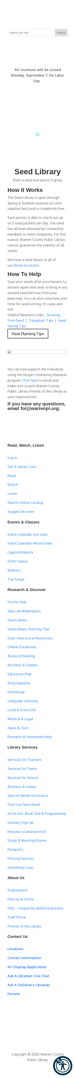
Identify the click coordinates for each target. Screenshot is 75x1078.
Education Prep (20, 674)
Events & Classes (23, 522)
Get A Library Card (22, 467)
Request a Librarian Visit (27, 831)
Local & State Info (22, 710)
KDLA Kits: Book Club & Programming (37, 813)
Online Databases (22, 647)
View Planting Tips (28, 333)
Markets (14, 570)
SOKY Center (18, 561)
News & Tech (18, 728)
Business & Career (22, 787)
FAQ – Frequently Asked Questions (35, 908)
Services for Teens (22, 768)
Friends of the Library (24, 926)
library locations (26, 265)
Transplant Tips (40, 320)
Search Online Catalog (25, 502)
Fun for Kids (17, 602)
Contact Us (18, 936)
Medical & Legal (20, 719)
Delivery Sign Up (20, 822)
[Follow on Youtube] (45, 18)
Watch (13, 484)
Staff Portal (17, 917)
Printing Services (21, 858)
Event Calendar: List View (28, 534)
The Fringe (16, 579)
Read (12, 476)
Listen (12, 493)
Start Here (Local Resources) (30, 638)
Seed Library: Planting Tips (28, 629)
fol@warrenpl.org (40, 408)
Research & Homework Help (30, 737)
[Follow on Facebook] (22, 18)
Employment (18, 890)
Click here (30, 380)
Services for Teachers (25, 759)
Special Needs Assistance (28, 795)
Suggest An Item (21, 511)
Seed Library (17, 620)
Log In (12, 458)
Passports (15, 849)
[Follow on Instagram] (37, 18)
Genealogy (16, 692)
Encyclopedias (19, 683)
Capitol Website (20, 552)
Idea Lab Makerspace (24, 611)
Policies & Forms (21, 899)
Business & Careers (23, 665)
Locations (15, 949)
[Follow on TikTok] (53, 18)
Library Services (23, 747)
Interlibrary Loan (20, 867)
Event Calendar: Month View (30, 543)
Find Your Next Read (24, 804)
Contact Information (24, 958)
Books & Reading (21, 656)
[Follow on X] (30, 18)
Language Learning (23, 701)
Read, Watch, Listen (26, 445)
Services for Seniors (23, 777)
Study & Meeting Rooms (27, 840)
